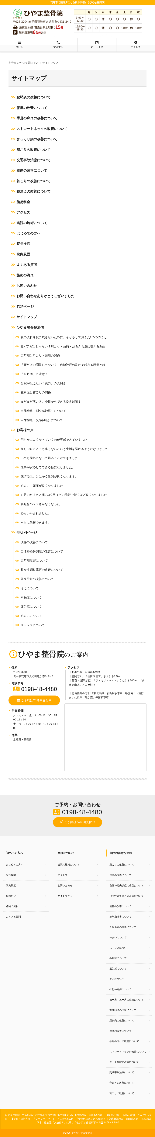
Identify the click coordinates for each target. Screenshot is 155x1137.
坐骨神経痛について (120, 989)
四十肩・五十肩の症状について (126, 999)
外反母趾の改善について (37, 579)
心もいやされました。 (36, 513)
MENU (19, 45)
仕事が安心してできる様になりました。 (48, 467)
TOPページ (25, 306)
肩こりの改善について (34, 150)
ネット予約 (97, 45)
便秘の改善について (34, 542)
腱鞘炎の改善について (34, 97)
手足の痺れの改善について (37, 118)
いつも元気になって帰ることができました (49, 458)
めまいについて (31, 615)
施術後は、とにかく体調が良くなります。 (49, 476)
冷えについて (30, 588)
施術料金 (23, 202)
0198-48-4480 (35, 689)
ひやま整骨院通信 (30, 327)
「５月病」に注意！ (34, 374)
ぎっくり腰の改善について (37, 139)
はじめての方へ (28, 233)
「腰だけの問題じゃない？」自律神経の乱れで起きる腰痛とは (63, 364)
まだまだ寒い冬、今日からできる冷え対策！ (51, 401)
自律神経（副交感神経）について (43, 410)
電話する (58, 45)
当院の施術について (32, 223)
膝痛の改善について (32, 108)
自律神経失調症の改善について (42, 551)
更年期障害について (34, 560)
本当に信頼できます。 (36, 522)
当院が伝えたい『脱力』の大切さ (43, 383)
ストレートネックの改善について (42, 129)
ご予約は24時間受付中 (34, 700)
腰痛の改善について (32, 170)
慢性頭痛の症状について (122, 1010)
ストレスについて (33, 625)
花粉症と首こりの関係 (36, 392)
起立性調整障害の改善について (42, 569)
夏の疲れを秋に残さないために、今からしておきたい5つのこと (64, 337)
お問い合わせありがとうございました (45, 296)
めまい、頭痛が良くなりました (42, 485)
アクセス (136, 45)
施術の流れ (25, 275)
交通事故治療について (34, 160)
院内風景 (23, 254)
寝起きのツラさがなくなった (40, 504)
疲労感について (31, 606)
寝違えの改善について (34, 191)
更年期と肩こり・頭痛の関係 (40, 355)
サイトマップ (27, 317)
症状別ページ (27, 532)
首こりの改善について (34, 181)
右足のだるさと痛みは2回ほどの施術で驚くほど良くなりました (64, 494)
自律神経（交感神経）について (42, 420)
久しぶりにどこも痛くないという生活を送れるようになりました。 (66, 449)
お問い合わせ (27, 285)
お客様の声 (25, 430)
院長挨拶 (23, 244)
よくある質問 (27, 265)
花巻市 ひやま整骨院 (81, 1133)
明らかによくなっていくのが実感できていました (54, 439)
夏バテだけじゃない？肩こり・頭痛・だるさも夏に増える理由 (63, 346)
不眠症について (31, 597)
